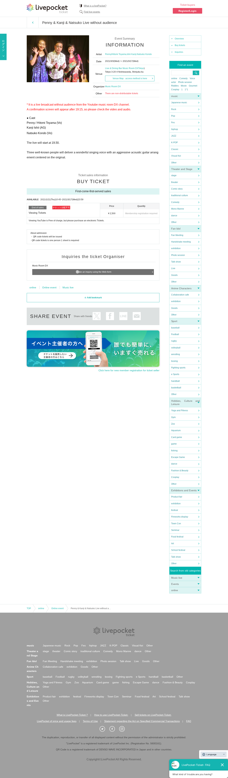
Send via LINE (123, 316)
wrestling (175, 354)
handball (175, 381)
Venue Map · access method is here (130, 78)
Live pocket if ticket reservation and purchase (47, 8)
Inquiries (179, 52)
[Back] (33, 22)
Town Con (176, 523)
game (174, 444)
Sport (174, 321)
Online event (49, 287)
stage (174, 175)
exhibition (176, 248)
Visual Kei (176, 156)
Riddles (175, 86)
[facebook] (114, 729)
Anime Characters (181, 288)
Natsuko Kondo (144, 54)
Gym (173, 417)
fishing (174, 450)
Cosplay (175, 89)
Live (173, 268)
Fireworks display (179, 517)
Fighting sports (178, 367)
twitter (97, 316)
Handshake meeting (181, 242)
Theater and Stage (181, 169)
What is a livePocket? (95, 5)
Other (174, 162)
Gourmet (193, 86)
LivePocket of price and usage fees (56, 721)
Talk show (176, 262)
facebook (110, 316)
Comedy (183, 78)
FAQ (188, 721)
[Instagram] (123, 729)
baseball (175, 327)
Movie (184, 86)
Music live (176, 577)
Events (175, 584)
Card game (176, 437)
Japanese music (179, 102)
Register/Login (187, 10)
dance (174, 215)
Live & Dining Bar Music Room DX (121, 68)
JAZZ (173, 136)
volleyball (175, 347)
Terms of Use (90, 721)
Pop (173, 116)
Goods (174, 275)
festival (174, 510)
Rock (173, 109)
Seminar (175, 530)
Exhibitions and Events (184, 490)
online (174, 78)
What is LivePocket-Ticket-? (72, 714)
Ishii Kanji (131, 54)
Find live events (92, 12)
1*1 (186, 89)
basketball (176, 387)
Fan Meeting (177, 235)
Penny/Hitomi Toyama (115, 54)
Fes (173, 122)
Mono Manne (177, 209)
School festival (178, 550)
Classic (174, 149)
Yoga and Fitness (179, 410)
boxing (174, 361)
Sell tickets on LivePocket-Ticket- (153, 714)
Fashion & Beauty (179, 470)
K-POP (174, 142)
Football (175, 334)
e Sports (175, 374)
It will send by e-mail (137, 316)
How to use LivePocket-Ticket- (111, 714)
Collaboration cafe (180, 295)
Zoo (173, 424)
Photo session (185, 82)
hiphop (174, 129)
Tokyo (141, 68)
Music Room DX (113, 86)
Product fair (176, 497)
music (174, 96)
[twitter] (104, 729)
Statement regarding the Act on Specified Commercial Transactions (142, 721)
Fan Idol (175, 228)
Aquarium (176, 430)
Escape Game (178, 457)
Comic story (177, 189)
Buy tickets (180, 45)
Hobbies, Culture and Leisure (33, 686)
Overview (179, 38)
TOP (29, 608)
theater (174, 182)
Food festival (177, 536)
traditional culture (179, 195)
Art (172, 543)
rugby (174, 341)
